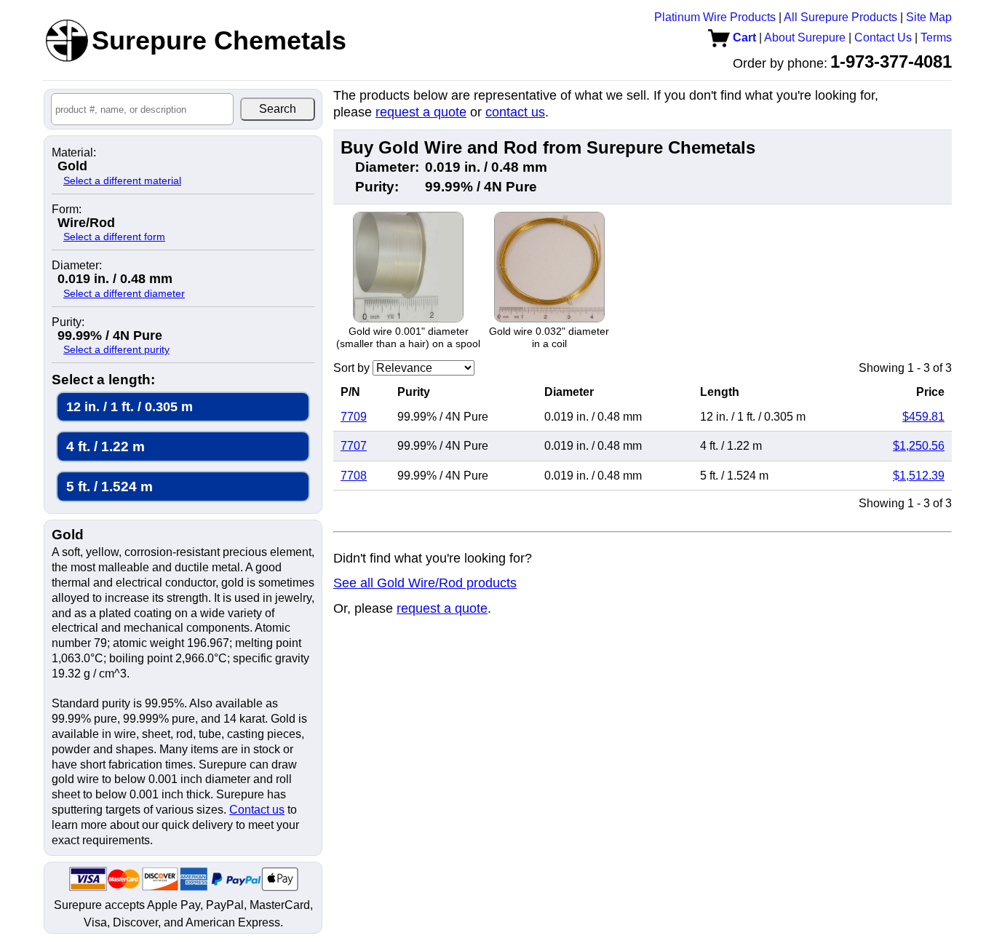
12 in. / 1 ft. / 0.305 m (129, 406)
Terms (936, 37)
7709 (354, 416)
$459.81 (923, 416)
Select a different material (122, 180)
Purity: (68, 322)
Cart (743, 37)
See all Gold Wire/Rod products (425, 583)
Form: (66, 209)
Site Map (929, 17)
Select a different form (114, 236)
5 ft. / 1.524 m (109, 486)
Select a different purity (116, 349)
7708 (354, 475)
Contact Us (883, 37)
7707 (354, 446)
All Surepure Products (840, 17)
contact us (515, 112)
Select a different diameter (124, 293)
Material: (74, 153)
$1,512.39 (919, 475)
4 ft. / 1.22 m (105, 446)
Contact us (257, 809)
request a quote (420, 112)
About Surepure (805, 37)
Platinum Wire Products (715, 17)
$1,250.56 (919, 446)
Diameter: (77, 265)
